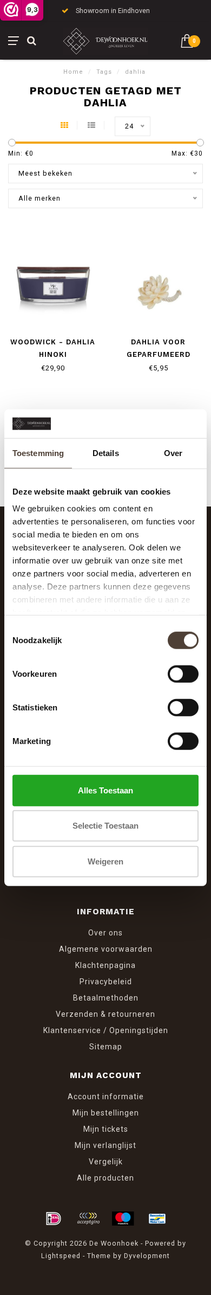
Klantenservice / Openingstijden (105, 1030)
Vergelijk (106, 1161)
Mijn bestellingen (105, 1112)
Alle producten (105, 1178)
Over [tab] (173, 452)
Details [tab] (106, 452)
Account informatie (106, 1096)
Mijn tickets (105, 1129)
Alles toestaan (105, 789)
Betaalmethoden (106, 997)
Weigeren (105, 861)
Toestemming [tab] (38, 452)
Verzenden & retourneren (105, 1014)
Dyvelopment (147, 1256)
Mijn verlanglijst (105, 1145)
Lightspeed (61, 1256)
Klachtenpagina (105, 965)
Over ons (105, 932)
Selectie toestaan (105, 825)
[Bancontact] (157, 1218)
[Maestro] (122, 1218)
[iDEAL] (53, 1218)
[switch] (183, 673)
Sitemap (105, 1046)
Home (73, 71)
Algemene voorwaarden (106, 949)
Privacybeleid (106, 981)
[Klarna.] (88, 1218)
